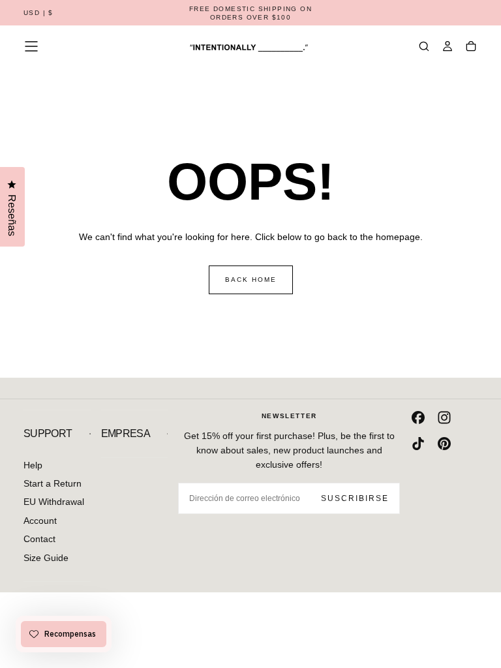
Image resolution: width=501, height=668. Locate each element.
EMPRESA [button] (126, 433)
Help (32, 465)
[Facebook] (418, 417)
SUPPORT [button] (47, 433)
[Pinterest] (444, 443)
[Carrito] (471, 47)
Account (40, 520)
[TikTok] (418, 443)
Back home (251, 279)
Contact (39, 539)
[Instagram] (444, 417)
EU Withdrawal (53, 501)
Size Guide (45, 558)
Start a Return (52, 483)
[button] (38, 13)
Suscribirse (355, 498)
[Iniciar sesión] (447, 47)
